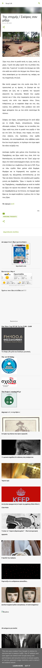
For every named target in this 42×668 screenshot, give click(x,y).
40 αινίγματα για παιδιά (9, 628)
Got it (27, 666)
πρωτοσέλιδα (21, 266)
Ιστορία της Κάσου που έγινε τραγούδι (14, 434)
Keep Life (9, 3)
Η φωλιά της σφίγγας (9, 558)
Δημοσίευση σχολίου (11, 232)
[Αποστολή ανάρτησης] (3, 214)
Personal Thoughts (10, 216)
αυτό (13, 204)
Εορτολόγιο (14, 321)
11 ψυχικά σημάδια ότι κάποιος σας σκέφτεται (17, 457)
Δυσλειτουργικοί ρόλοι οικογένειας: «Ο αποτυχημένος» (20, 605)
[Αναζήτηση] (39, 3)
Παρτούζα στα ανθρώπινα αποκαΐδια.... (15, 581)
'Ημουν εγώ (5, 480)
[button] (3, 27)
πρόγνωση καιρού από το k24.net (17, 285)
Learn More (18, 666)
